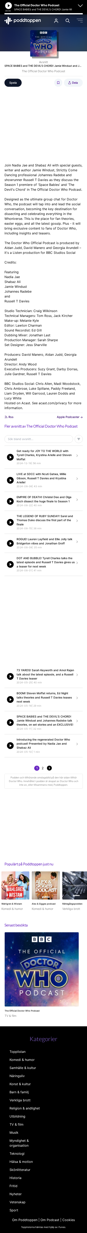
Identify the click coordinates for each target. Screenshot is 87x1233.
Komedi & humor (22, 1060)
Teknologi (17, 1154)
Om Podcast (49, 1220)
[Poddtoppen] (22, 20)
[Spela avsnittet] (10, 457)
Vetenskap (17, 1202)
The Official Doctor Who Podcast (43, 71)
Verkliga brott (20, 1100)
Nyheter (16, 1194)
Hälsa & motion (21, 1162)
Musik (14, 1132)
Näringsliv (17, 1076)
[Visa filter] (79, 439)
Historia (15, 1178)
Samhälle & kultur (23, 1068)
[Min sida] (56, 21)
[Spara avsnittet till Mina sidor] (58, 83)
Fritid (13, 1186)
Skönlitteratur (20, 1170)
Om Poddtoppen (24, 1220)
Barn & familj (19, 1092)
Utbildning (17, 1116)
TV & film (16, 1124)
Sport (14, 1210)
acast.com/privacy (53, 403)
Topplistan (17, 1052)
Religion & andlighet (25, 1108)
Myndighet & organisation (19, 1143)
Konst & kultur (20, 1084)
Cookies (68, 1220)
